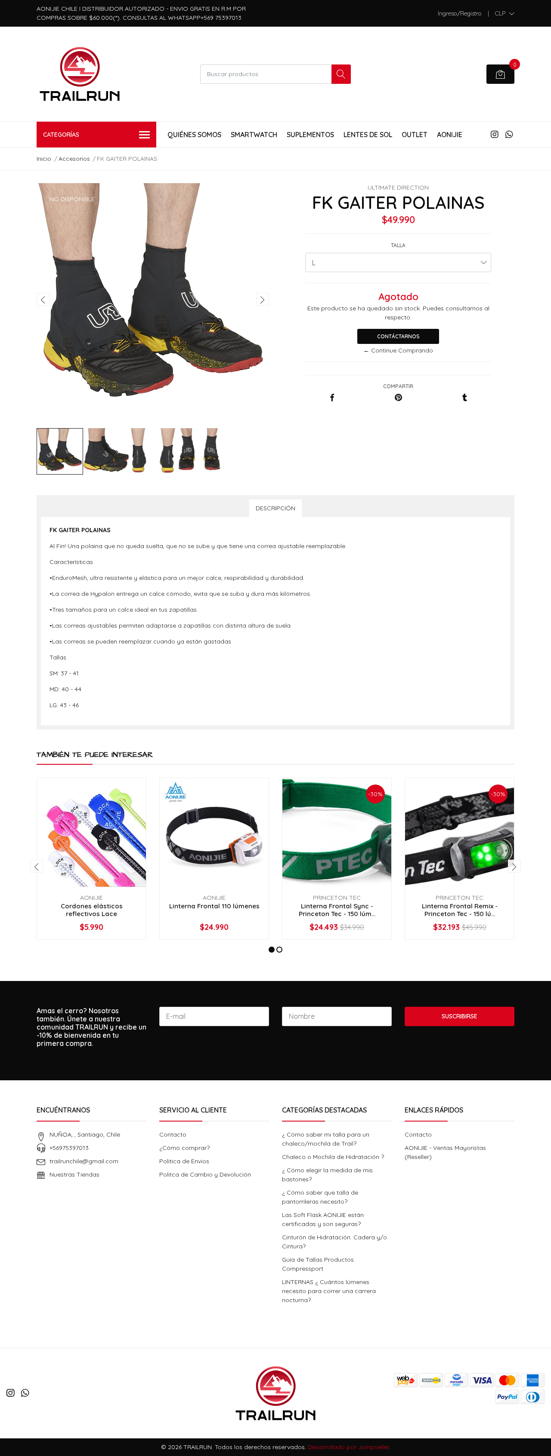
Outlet (414, 134)
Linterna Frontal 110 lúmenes (214, 906)
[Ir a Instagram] (494, 134)
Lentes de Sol (368, 134)
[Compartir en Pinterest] (398, 398)
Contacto (172, 1134)
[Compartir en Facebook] (332, 398)
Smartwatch (254, 134)
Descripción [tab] (275, 508)
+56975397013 (69, 1148)
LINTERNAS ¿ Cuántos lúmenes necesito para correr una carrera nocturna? (329, 1291)
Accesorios (74, 158)
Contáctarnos (398, 336)
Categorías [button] (61, 134)
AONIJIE (449, 134)
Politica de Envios (184, 1161)
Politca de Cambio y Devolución (205, 1174)
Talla (398, 245)
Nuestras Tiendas (74, 1174)
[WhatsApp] (509, 134)
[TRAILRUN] (80, 74)
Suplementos (310, 134)
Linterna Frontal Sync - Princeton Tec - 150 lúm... (337, 910)
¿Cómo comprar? (184, 1148)
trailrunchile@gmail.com (84, 1161)
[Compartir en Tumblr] (464, 398)
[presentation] (43, 299)
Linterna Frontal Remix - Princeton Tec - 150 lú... (460, 910)
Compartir (398, 386)
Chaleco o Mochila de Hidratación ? (333, 1157)
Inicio (44, 158)
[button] (504, 13)
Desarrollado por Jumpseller (348, 1447)
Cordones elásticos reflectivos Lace (92, 910)
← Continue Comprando (398, 350)
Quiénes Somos (194, 134)
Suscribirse (459, 1016)
